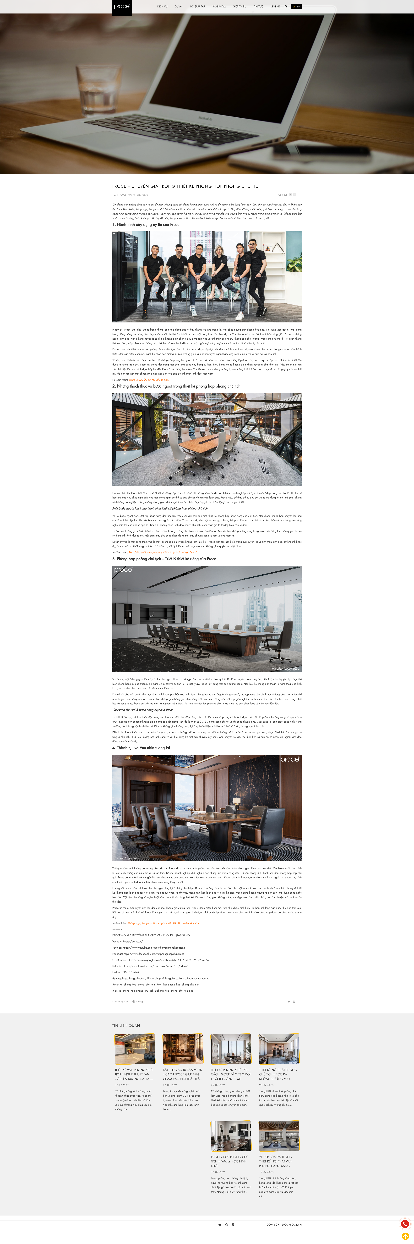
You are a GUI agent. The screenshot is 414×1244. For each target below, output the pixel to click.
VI (294, 6)
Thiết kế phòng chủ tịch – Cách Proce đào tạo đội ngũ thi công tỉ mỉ (231, 1074)
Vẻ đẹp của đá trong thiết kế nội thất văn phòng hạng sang (275, 1161)
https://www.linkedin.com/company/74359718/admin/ (155, 966)
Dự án (179, 6)
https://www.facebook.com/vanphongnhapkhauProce (154, 954)
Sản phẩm (219, 6)
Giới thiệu (239, 6)
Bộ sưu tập (197, 6)
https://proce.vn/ (133, 941)
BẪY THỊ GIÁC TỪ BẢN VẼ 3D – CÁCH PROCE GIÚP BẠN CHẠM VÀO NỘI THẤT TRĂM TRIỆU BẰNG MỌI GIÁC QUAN (182, 1074)
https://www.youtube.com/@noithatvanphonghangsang (154, 947)
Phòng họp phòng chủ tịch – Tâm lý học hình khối (229, 1161)
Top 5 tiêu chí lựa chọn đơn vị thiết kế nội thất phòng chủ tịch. (164, 552)
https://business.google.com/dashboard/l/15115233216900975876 (168, 960)
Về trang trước (121, 1001)
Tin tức (258, 6)
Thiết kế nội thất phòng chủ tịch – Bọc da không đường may (278, 1074)
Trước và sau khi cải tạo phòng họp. (149, 379)
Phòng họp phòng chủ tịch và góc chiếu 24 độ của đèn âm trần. (164, 923)
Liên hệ (275, 6)
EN (298, 6)
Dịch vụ (162, 6)
